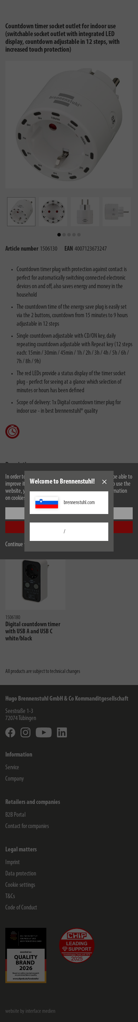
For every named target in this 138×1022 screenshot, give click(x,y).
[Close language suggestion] (104, 482)
